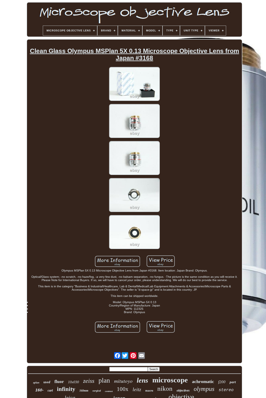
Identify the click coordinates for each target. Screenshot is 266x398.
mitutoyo (123, 380)
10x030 (73, 382)
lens (142, 380)
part (233, 382)
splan (36, 382)
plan (104, 380)
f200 (221, 382)
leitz (137, 389)
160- (39, 390)
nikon (164, 388)
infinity (66, 389)
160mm (83, 390)
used (46, 382)
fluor (59, 381)
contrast (109, 391)
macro (149, 390)
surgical (96, 390)
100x (122, 389)
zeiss (88, 380)
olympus (204, 388)
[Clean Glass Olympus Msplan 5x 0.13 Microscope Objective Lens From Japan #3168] (134, 84)
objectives (183, 390)
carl (50, 390)
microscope (170, 380)
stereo (226, 390)
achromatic (203, 381)
